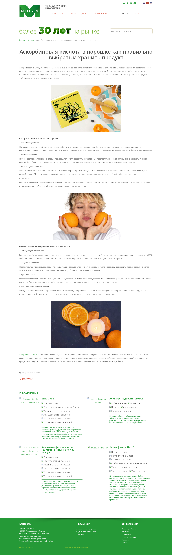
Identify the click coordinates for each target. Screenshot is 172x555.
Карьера (125, 540)
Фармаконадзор (78, 13)
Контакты (25, 523)
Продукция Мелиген (103, 13)
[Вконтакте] (123, 3)
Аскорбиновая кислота (29, 354)
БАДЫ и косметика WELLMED (86, 532)
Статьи (124, 13)
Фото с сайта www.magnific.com (76, 547)
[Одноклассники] (127, 3)
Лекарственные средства (86, 529)
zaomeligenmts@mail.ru (43, 541)
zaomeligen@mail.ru (39, 539)
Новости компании (129, 537)
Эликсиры (80, 534)
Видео (138, 13)
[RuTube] (131, 3)
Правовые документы (27, 547)
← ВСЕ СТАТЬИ (26, 379)
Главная (22, 40)
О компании (56, 13)
